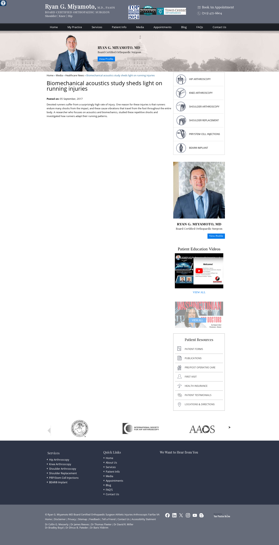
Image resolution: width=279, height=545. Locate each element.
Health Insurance (196, 385)
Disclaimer (60, 519)
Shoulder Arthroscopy (204, 106)
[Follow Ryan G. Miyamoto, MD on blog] (202, 516)
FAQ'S (109, 489)
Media (140, 27)
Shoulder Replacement (63, 473)
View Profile (106, 59)
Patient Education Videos (199, 249)
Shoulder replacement (204, 120)
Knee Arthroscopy (200, 92)
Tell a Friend (108, 519)
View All (197, 320)
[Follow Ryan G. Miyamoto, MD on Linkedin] (175, 516)
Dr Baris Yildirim (99, 527)
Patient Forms (194, 349)
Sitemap (83, 519)
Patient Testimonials (198, 395)
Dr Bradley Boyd (54, 527)
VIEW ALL (199, 292)
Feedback (94, 519)
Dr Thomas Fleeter (101, 524)
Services (97, 27)
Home (54, 27)
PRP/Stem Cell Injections (204, 134)
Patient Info (119, 27)
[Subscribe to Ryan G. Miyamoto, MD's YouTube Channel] (195, 516)
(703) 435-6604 (212, 13)
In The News (199, 310)
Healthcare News (74, 75)
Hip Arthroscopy (59, 459)
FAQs (199, 27)
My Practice (74, 27)
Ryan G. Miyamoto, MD (119, 47)
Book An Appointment (218, 7)
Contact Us (219, 27)
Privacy (72, 519)
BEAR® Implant (198, 147)
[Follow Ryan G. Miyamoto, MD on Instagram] (188, 516)
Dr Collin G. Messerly (56, 524)
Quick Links (112, 452)
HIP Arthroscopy (200, 79)
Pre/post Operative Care (200, 367)
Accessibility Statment (144, 519)
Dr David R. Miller (123, 524)
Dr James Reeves (80, 524)
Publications (193, 358)
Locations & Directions (200, 404)
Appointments (162, 27)
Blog (184, 27)
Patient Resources (199, 339)
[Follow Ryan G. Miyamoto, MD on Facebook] (168, 516)
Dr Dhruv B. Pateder (77, 527)
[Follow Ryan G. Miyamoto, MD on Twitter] (181, 516)
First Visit (191, 376)
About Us (111, 462)
